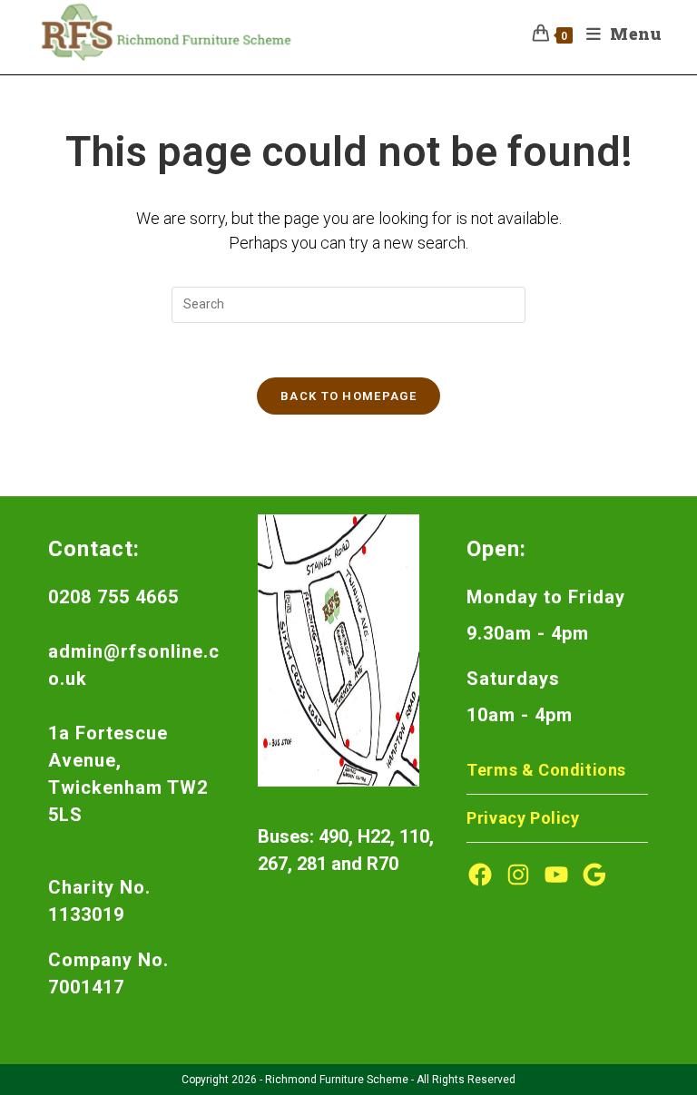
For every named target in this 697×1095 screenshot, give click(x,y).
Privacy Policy (522, 817)
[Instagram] (518, 874)
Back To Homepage (348, 396)
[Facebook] (480, 874)
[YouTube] (556, 874)
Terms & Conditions (546, 769)
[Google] (594, 874)
